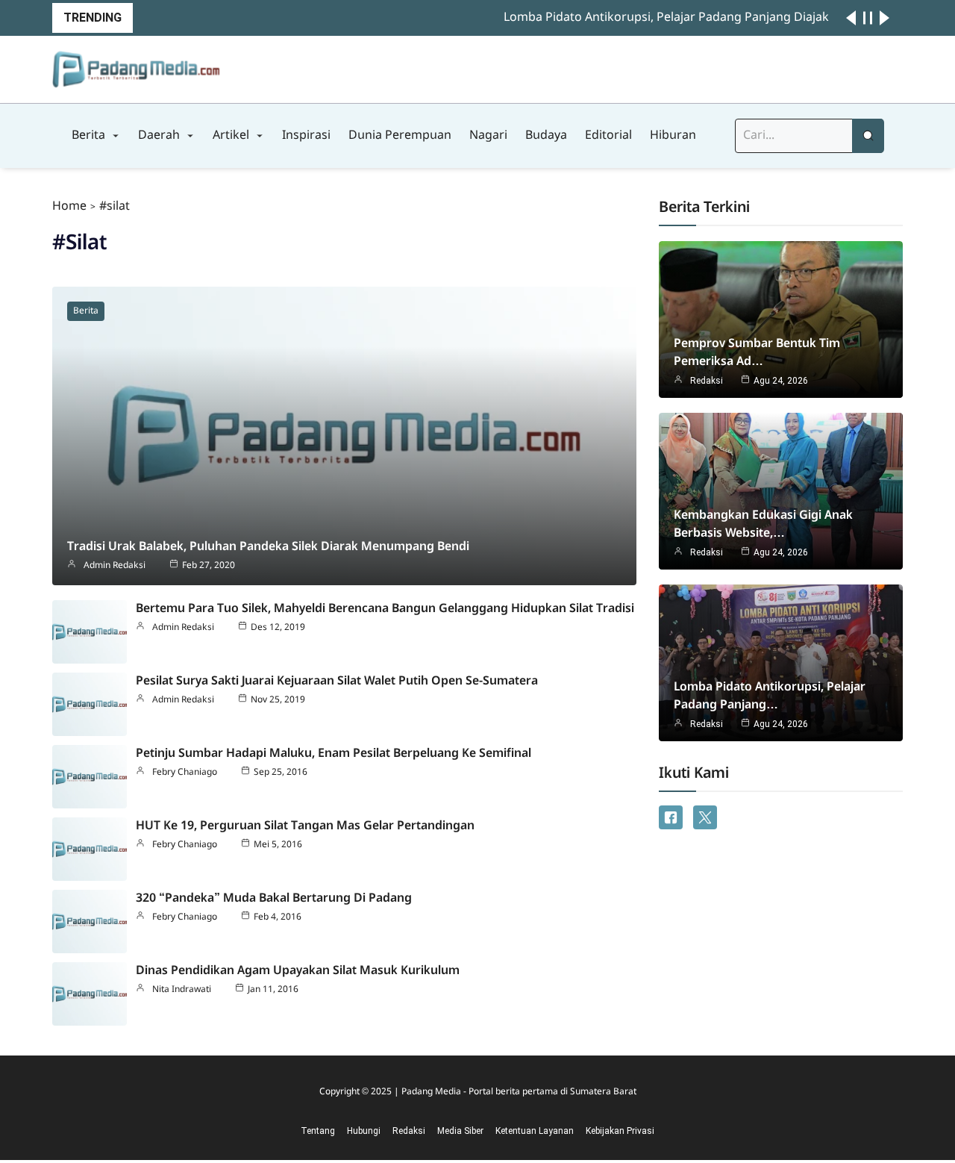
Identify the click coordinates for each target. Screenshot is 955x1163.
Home (69, 206)
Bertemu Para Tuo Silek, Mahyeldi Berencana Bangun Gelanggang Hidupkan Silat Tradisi (385, 609)
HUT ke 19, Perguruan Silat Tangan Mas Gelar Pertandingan (305, 826)
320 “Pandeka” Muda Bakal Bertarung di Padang (274, 898)
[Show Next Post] (884, 18)
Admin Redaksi (114, 566)
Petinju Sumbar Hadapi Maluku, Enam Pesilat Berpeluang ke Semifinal (333, 753)
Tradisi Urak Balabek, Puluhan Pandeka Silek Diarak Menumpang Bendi (268, 547)
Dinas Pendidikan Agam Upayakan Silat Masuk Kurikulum (298, 971)
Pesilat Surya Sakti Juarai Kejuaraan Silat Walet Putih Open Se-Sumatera (337, 681)
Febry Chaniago (184, 773)
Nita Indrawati (181, 990)
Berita (85, 311)
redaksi (706, 380)
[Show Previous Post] (851, 18)
